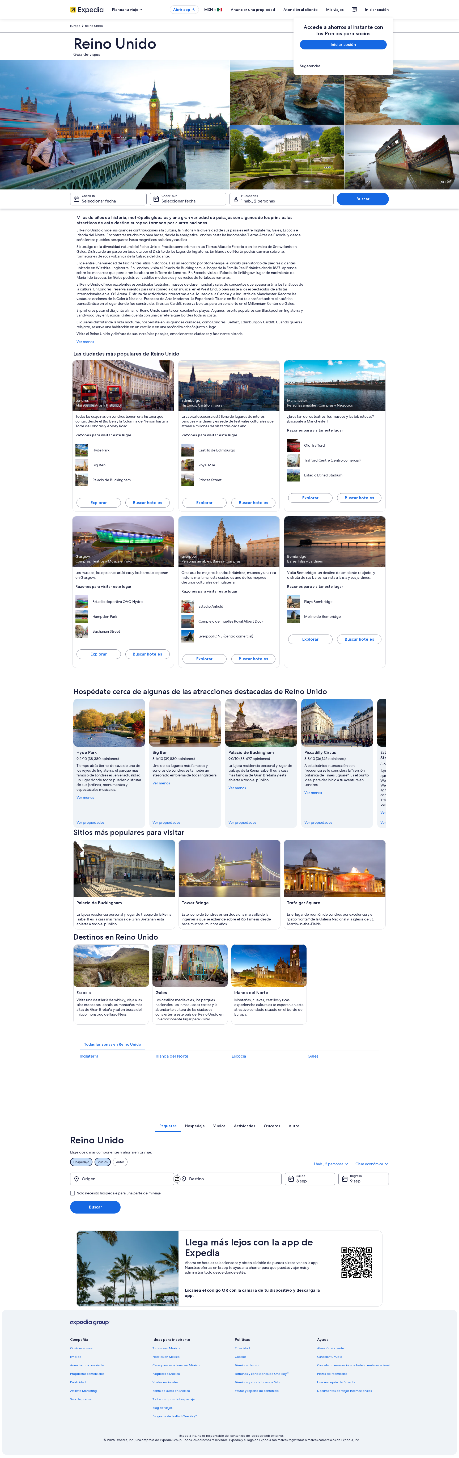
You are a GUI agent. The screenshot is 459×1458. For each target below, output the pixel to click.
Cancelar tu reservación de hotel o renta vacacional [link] (353, 1365)
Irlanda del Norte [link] (172, 1056)
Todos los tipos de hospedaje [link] (173, 1399)
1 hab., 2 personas (258, 201)
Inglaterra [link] (89, 1056)
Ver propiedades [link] (90, 822)
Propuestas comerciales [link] (87, 1374)
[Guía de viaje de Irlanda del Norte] (269, 984)
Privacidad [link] (242, 1348)
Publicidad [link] (78, 1382)
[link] (343, 65)
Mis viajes (335, 9)
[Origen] (122, 1179)
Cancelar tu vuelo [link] (329, 1357)
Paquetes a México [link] (166, 1374)
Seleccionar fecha (99, 201)
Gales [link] (313, 1056)
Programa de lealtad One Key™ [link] (174, 1416)
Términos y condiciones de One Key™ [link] (261, 1374)
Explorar (99, 502)
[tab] (112, 1044)
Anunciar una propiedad (253, 9)
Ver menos (85, 341)
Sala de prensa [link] (80, 1399)
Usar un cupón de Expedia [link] (336, 1382)
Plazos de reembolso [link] (332, 1374)
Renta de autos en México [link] (171, 1391)
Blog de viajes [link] (162, 1408)
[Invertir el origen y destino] (177, 1179)
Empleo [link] (75, 1357)
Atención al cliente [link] (330, 1348)
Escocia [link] (239, 1056)
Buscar (362, 198)
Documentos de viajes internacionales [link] (344, 1391)
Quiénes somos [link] (81, 1348)
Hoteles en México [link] (166, 1357)
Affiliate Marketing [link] (83, 1391)
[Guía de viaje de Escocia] (111, 984)
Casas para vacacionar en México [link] (175, 1365)
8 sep (301, 1181)
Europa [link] (75, 26)
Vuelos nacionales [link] (165, 1382)
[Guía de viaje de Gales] (190, 984)
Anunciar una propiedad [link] (87, 1365)
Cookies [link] (240, 1357)
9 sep (355, 1181)
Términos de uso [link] (246, 1365)
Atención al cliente (300, 9)
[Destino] (229, 1179)
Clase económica (369, 1163)
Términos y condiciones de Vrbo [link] (258, 1382)
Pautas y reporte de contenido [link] (257, 1391)
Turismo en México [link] (166, 1348)
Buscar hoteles (147, 502)
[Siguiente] (385, 763)
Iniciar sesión (377, 9)
